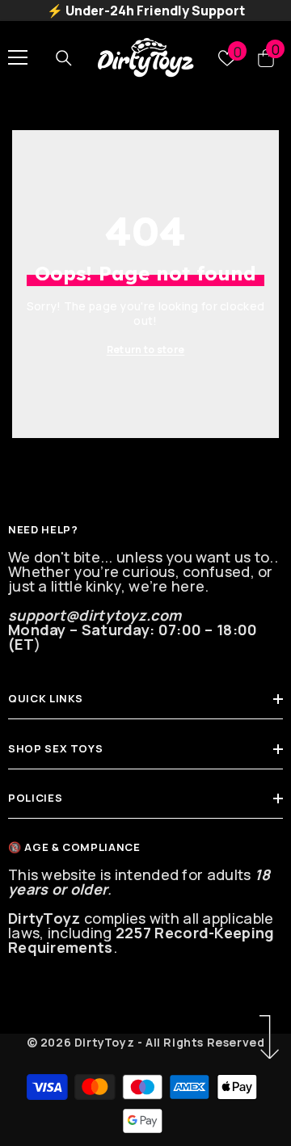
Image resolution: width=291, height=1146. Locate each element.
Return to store (146, 349)
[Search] (64, 57)
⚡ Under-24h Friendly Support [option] (146, 10)
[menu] (17, 57)
